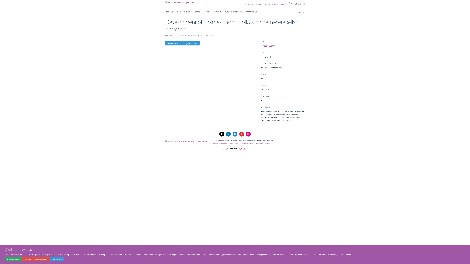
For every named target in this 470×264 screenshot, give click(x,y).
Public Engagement (233, 12)
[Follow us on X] (222, 134)
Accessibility (259, 4)
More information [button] (173, 43)
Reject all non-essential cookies (36, 259)
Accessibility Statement (263, 143)
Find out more (57, 259)
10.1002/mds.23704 (268, 46)
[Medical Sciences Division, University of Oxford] (187, 141)
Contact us (275, 4)
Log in (282, 4)
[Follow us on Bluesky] (235, 134)
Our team (217, 12)
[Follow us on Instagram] (248, 134)
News (178, 12)
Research (197, 12)
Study (207, 12)
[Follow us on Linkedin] (228, 134)
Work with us (251, 12)
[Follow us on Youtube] (242, 134)
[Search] (303, 12)
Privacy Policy (234, 143)
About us (169, 12)
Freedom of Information (220, 143)
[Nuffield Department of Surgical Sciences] (180, 2)
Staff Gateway (249, 4)
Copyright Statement (247, 143)
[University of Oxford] (295, 3)
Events (187, 12)
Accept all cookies (13, 259)
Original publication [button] (191, 43)
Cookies (267, 4)
